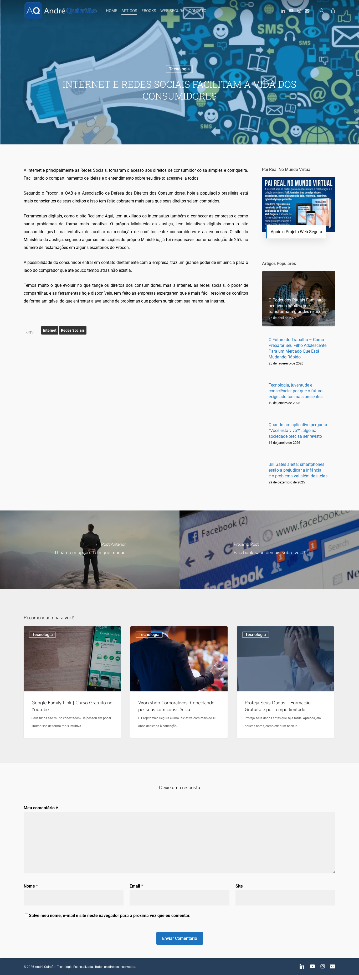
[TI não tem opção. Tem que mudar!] (90, 549)
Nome (31, 886)
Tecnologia (179, 68)
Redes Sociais (73, 330)
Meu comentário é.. (42, 807)
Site (239, 886)
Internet (50, 330)
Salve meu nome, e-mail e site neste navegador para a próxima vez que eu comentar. (110, 915)
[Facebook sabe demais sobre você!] (269, 549)
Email (136, 886)
